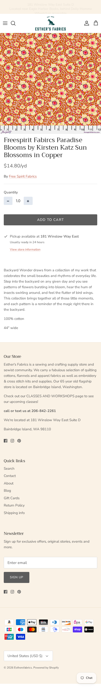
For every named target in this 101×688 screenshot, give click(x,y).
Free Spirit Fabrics (23, 176)
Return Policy (14, 505)
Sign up (16, 577)
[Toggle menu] (5, 23)
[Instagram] (12, 440)
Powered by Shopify (46, 667)
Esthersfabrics (23, 667)
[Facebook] (5, 440)
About (8, 483)
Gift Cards (11, 498)
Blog (7, 490)
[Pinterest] (19, 440)
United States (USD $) (25, 656)
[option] (50, 83)
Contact (10, 475)
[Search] (15, 23)
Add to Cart (50, 219)
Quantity (11, 192)
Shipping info (14, 512)
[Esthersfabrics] (50, 23)
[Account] (85, 23)
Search (9, 468)
